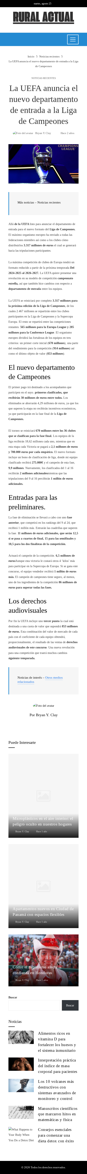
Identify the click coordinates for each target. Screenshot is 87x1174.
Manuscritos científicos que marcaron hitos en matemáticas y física (57, 1114)
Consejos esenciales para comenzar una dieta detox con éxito (56, 1135)
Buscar (12, 997)
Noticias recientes (43, 78)
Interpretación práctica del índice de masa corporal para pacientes (57, 1066)
